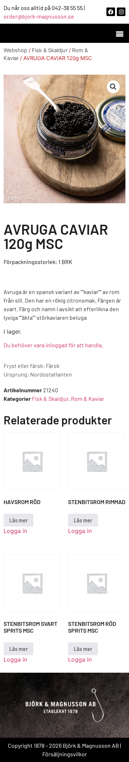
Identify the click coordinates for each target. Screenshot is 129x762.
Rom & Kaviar (87, 398)
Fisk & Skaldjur (49, 50)
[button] (119, 33)
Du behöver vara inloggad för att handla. (53, 345)
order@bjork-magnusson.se (39, 16)
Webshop (15, 50)
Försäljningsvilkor (64, 754)
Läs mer (18, 520)
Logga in (15, 530)
